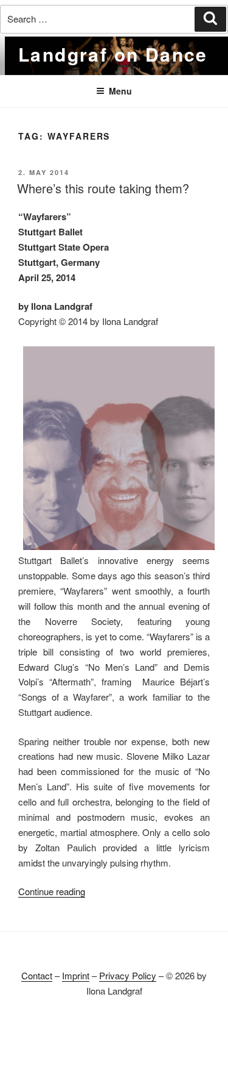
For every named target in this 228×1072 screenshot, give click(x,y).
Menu (120, 91)
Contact (36, 975)
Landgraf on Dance (113, 54)
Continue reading (51, 891)
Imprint (75, 975)
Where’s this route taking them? (103, 188)
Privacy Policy (127, 975)
